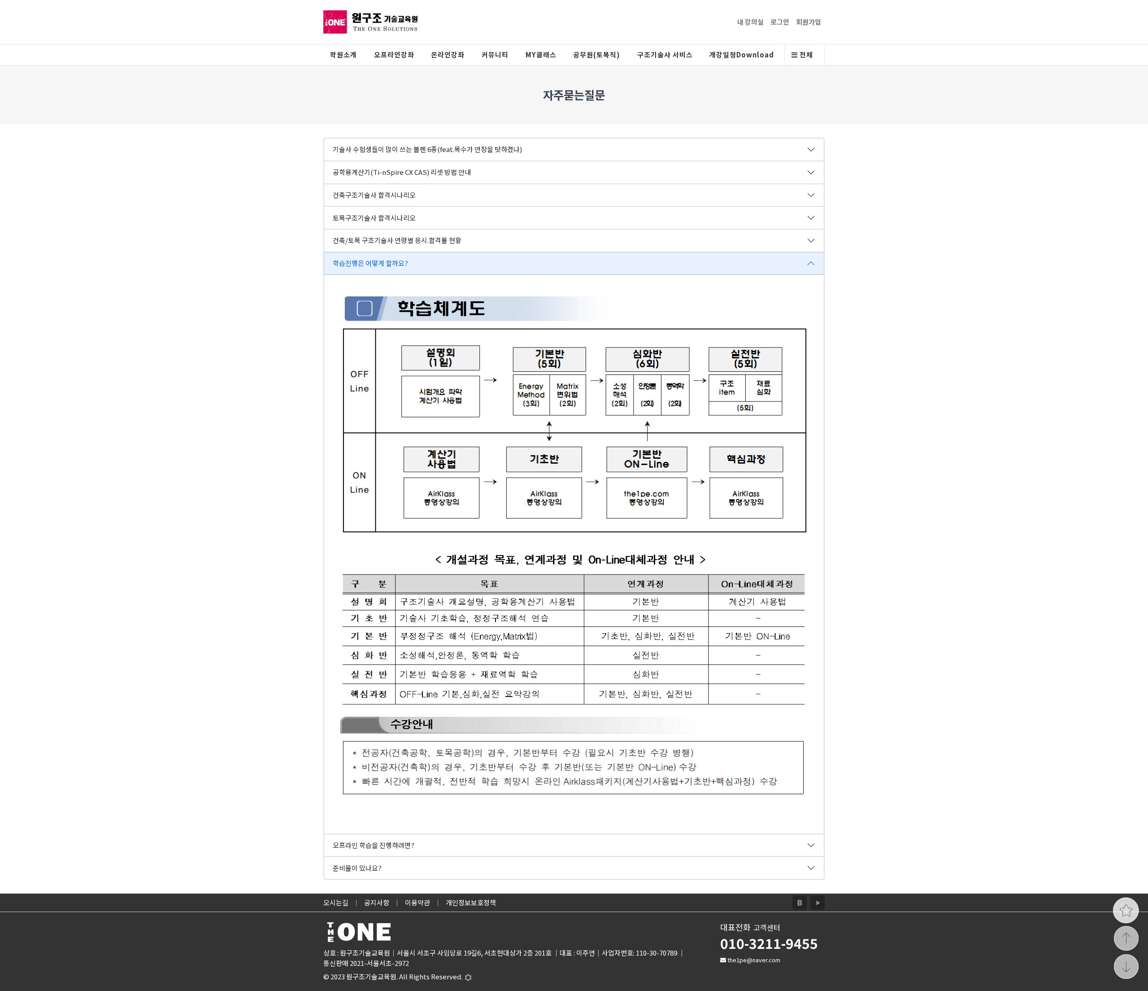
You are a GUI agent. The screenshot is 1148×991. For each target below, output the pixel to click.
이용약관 (417, 902)
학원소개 (343, 54)
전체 (805, 54)
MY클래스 (541, 54)
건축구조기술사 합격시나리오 (374, 195)
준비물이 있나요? (357, 868)
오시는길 (335, 902)
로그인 (779, 21)
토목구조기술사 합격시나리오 (374, 217)
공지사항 (376, 902)
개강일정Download (741, 54)
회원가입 (808, 21)
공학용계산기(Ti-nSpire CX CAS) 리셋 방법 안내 (402, 172)
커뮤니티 (495, 54)
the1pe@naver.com (753, 960)
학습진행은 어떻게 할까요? (370, 263)
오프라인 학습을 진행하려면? (373, 845)
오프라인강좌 (394, 54)
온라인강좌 (448, 54)
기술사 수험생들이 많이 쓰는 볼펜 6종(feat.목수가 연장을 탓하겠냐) (427, 149)
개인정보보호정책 (471, 902)
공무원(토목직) (596, 54)
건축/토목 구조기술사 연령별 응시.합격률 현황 (397, 240)
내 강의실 (750, 21)
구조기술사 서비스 (665, 54)
